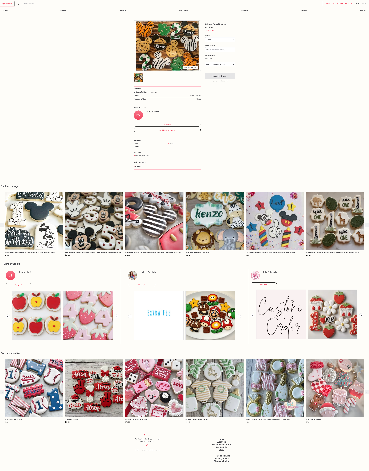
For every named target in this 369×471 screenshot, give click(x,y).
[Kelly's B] (255, 275)
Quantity (207, 35)
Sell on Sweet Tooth (221, 444)
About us (221, 442)
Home (222, 439)
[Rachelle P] (132, 275)
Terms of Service (221, 456)
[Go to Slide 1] (138, 77)
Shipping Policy (221, 461)
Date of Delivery (210, 45)
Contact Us (221, 447)
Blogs (221, 450)
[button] (167, 46)
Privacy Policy (222, 458)
